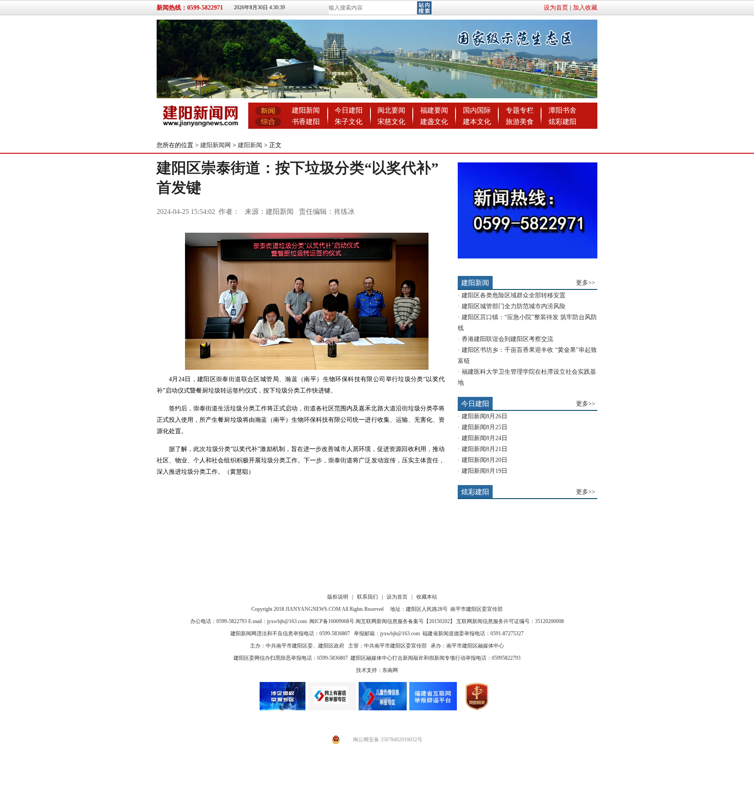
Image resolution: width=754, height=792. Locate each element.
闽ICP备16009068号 (331, 621)
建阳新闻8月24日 (484, 438)
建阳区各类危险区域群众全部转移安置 (514, 295)
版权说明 (337, 597)
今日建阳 (349, 110)
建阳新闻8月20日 (484, 460)
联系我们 (367, 597)
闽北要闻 (391, 110)
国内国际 (477, 110)
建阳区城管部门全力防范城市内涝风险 (514, 306)
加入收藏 (585, 7)
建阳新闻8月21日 (484, 449)
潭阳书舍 (562, 110)
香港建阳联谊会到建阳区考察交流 (507, 339)
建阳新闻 (306, 110)
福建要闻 (434, 110)
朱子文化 (349, 121)
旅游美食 (520, 121)
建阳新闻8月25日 (484, 427)
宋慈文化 (391, 121)
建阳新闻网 (215, 145)
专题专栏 (520, 110)
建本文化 (477, 121)
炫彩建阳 (562, 121)
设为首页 (556, 7)
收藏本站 (426, 597)
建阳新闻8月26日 (484, 416)
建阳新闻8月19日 (484, 471)
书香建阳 (306, 121)
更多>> (585, 282)
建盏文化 (434, 121)
